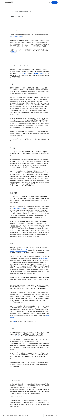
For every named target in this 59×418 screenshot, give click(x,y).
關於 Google (10, 415)
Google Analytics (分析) (17, 208)
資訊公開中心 (25, 415)
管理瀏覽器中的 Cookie (17, 16)
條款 (20, 415)
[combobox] (51, 415)
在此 (14, 321)
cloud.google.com (42, 258)
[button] (2, 2)
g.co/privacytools (22, 73)
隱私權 (15, 415)
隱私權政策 (13, 52)
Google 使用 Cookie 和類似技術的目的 (21, 11)
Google (3, 415)
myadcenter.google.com (26, 249)
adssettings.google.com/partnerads (18, 251)
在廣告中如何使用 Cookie (16, 36)
